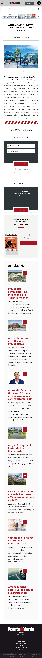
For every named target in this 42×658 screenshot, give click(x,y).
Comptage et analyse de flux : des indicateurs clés (20, 540)
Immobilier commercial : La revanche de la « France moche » (18, 293)
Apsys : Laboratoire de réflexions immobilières (19, 340)
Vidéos (21, 649)
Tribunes (21, 645)
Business (21, 633)
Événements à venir (21, 647)
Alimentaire (21, 641)
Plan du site (12, 656)
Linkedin (31, 656)
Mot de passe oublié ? (22, 173)
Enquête (21, 637)
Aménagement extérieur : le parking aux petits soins (20, 589)
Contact (35, 654)
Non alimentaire (21, 643)
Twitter (22, 656)
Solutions (21, 639)
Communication (21, 635)
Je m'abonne (29, 3)
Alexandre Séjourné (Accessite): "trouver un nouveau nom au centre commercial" (20, 394)
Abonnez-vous (24, 654)
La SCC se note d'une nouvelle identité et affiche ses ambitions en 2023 (21, 496)
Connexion (21, 164)
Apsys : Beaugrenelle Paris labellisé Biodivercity (20, 448)
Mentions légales (9, 654)
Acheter (29, 243)
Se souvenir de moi (22, 169)
